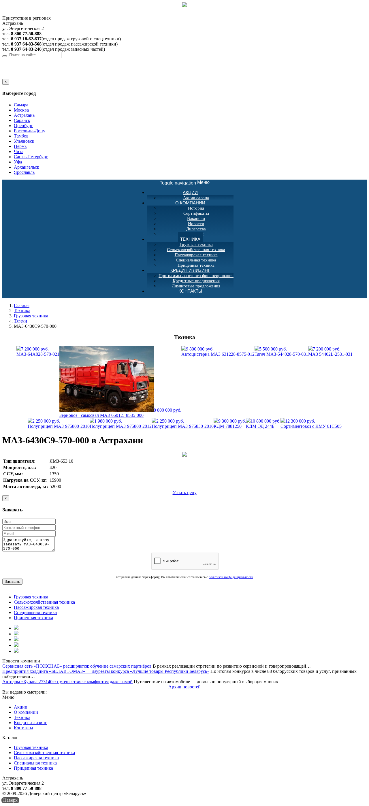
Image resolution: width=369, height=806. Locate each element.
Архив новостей (184, 686)
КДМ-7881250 (230, 424)
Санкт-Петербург (31, 156)
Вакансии (196, 218)
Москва (21, 110)
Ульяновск (24, 141)
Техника (190, 239)
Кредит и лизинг (190, 270)
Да (4, 76)
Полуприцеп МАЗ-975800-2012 (121, 424)
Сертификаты (196, 213)
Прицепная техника (33, 617)
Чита (18, 151)
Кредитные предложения (196, 280)
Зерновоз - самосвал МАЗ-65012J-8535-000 (120, 413)
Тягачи (20, 321)
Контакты (190, 291)
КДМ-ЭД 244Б (263, 424)
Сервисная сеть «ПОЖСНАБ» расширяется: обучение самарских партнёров (77, 666)
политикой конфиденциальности (231, 577)
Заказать (12, 581)
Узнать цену (185, 492)
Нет (12, 76)
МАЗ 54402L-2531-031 (330, 351)
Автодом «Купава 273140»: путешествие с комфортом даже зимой (67, 681)
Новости (196, 223)
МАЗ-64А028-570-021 (37, 351)
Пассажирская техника (196, 255)
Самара (21, 104)
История (196, 208)
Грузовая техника (196, 244)
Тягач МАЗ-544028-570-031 (281, 351)
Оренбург (23, 125)
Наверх (10, 800)
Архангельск (26, 167)
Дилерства (196, 229)
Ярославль (24, 172)
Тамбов (21, 135)
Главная (21, 305)
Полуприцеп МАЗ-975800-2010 (59, 424)
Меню (185, 182)
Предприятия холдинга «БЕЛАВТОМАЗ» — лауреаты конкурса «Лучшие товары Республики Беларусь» (105, 671)
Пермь (20, 146)
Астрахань (47, 60)
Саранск (22, 120)
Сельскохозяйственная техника (196, 249)
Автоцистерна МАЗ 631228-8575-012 (218, 351)
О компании (190, 202)
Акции (190, 192)
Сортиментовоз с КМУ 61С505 (311, 424)
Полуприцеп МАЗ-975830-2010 (183, 424)
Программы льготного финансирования (196, 275)
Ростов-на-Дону (29, 130)
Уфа (18, 161)
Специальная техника (196, 260)
